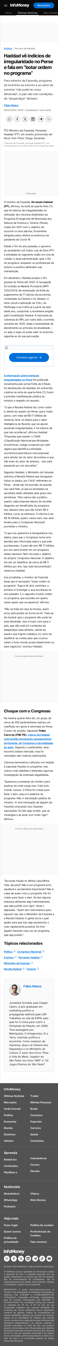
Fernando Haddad (28, 957)
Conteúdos (11, 1166)
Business (9, 1134)
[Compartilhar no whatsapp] (9, 119)
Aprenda (10, 1153)
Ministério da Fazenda (17, 963)
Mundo (8, 1128)
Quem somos (12, 1231)
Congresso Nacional (29, 951)
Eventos (9, 957)
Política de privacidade (11, 1239)
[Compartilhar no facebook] (17, 119)
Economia (10, 1121)
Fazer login (11, 1225)
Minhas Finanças (40, 1102)
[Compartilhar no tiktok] (42, 1258)
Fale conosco (38, 1241)
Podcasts (9, 1206)
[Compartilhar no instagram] (7, 1258)
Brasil (33, 1108)
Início (8, 12)
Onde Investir (12, 1108)
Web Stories (38, 1200)
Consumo (36, 1115)
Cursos (34, 1164)
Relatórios (10, 1159)
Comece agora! (26, 357)
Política (8, 48)
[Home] (19, 5)
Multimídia (12, 1187)
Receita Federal (12, 969)
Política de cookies (42, 1225)
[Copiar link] (49, 119)
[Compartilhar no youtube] (49, 1258)
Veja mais (11, 1218)
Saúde (34, 1134)
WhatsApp (10, 1200)
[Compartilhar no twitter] (25, 119)
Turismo (31, 969)
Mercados (10, 1102)
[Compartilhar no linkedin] (33, 119)
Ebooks (35, 1171)
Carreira (35, 1128)
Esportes (36, 1121)
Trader (34, 1096)
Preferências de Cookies (40, 1233)
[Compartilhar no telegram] (41, 119)
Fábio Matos (11, 105)
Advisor (9, 1140)
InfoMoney (12, 1089)
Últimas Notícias (28, 12)
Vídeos (34, 1193)
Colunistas (37, 1140)
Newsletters (43, 5)
